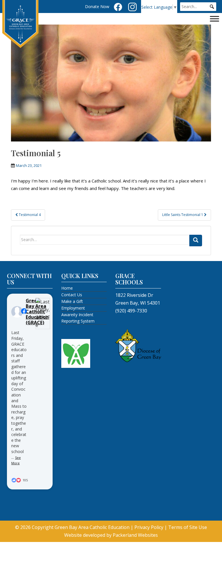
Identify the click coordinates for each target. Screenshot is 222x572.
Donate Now (97, 6)
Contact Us (71, 294)
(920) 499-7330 (131, 311)
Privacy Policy (148, 527)
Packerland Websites (135, 535)
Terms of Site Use (187, 527)
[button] (212, 6)
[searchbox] (198, 6)
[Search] (195, 240)
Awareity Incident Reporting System (78, 318)
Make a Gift (72, 301)
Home (67, 288)
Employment (73, 308)
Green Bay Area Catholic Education (92, 527)
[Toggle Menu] (214, 18)
